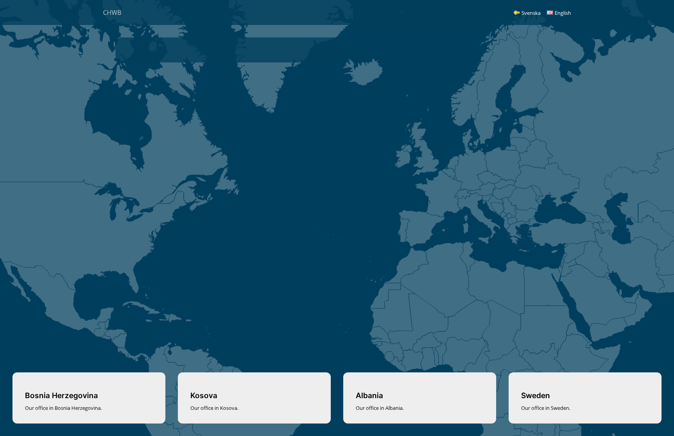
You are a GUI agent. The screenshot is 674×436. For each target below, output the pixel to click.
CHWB (112, 12)
